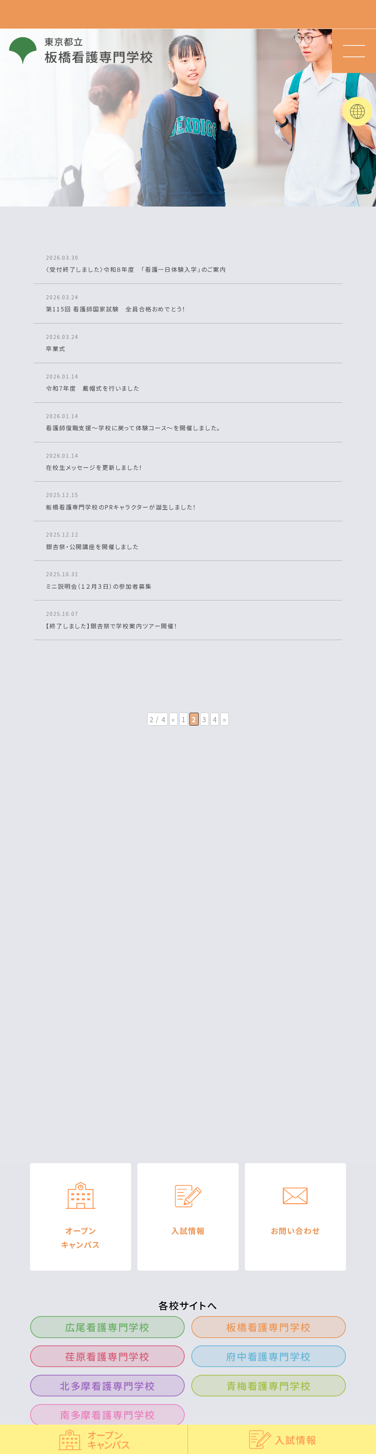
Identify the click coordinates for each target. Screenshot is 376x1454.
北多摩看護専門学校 (107, 1385)
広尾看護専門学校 (107, 1327)
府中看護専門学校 (268, 1356)
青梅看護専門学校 (268, 1385)
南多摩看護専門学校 (107, 1414)
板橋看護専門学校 (268, 1327)
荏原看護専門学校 (107, 1356)
